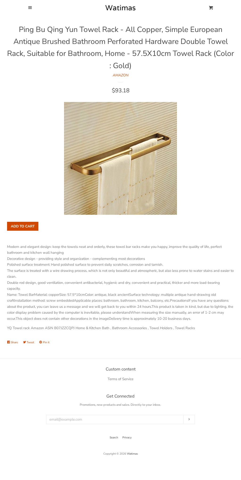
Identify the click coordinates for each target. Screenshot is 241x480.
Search (114, 437)
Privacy (127, 437)
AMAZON (121, 75)
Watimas (132, 454)
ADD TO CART (23, 226)
